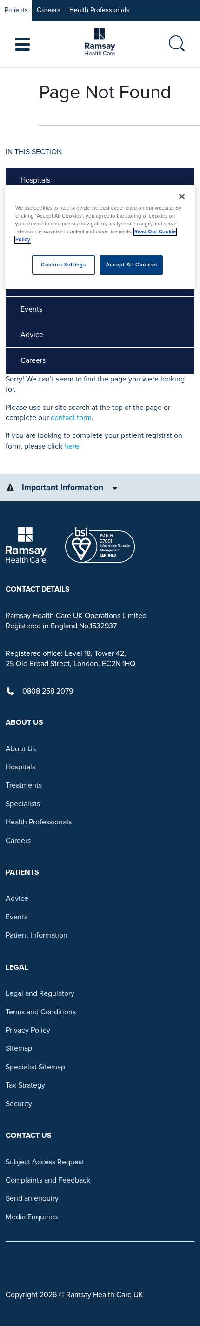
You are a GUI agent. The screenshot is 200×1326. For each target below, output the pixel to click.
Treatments (24, 785)
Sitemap (19, 1048)
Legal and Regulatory (40, 993)
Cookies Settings (63, 265)
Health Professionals (99, 10)
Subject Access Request (45, 1162)
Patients (16, 10)
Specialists (23, 804)
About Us (21, 749)
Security (19, 1103)
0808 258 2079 (47, 691)
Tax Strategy (25, 1085)
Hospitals (35, 180)
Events (31, 309)
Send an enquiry (32, 1198)
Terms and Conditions (41, 1012)
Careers (48, 10)
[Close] (182, 196)
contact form (71, 417)
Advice (31, 335)
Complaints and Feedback (48, 1180)
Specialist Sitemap (35, 1067)
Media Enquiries (32, 1217)
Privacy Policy (28, 1030)
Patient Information (36, 935)
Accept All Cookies (131, 265)
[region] (100, 237)
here (71, 446)
